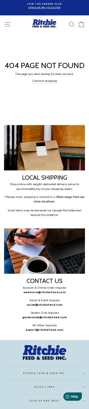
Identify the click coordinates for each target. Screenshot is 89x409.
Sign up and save (45, 401)
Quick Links (44, 387)
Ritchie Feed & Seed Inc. (44, 373)
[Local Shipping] (44, 147)
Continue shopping (44, 81)
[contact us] (44, 251)
